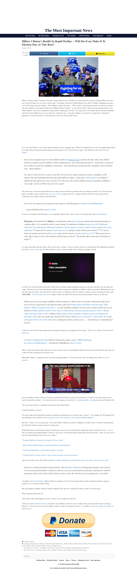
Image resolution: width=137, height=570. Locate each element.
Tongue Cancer (56, 546)
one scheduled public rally (83, 400)
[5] (100, 230)
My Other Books (43, 35)
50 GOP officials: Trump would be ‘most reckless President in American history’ (50, 455)
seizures (80, 227)
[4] (98, 230)
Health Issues (59, 544)
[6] (30, 239)
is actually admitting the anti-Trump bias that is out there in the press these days (81, 460)
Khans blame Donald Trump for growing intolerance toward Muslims (46, 445)
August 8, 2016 (50, 209)
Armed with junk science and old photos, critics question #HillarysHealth (68, 417)
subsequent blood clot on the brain (38, 319)
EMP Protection (84, 35)
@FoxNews (28, 339)
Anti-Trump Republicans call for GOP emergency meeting (42, 450)
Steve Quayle (71, 35)
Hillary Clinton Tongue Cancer (92, 544)
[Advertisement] (68, 15)
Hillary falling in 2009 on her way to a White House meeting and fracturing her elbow (67, 310)
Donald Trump (50, 544)
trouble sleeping (90, 227)
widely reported (91, 177)
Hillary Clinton (78, 544)
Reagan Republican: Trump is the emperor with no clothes (43, 440)
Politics (32, 541)
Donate (109, 35)
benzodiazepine (78, 221)
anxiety (88, 224)
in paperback (94, 506)
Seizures (49, 546)
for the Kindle (106, 506)
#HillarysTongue (85, 339)
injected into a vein (85, 233)
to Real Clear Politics (36, 481)
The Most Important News (68, 30)
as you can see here (54, 194)
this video (35, 249)
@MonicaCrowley (41, 339)
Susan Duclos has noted (43, 294)
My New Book (30, 35)
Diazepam (42, 544)
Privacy (73, 560)
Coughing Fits (34, 544)
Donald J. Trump (72, 467)
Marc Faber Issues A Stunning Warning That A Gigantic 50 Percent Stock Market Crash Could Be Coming (55, 550)
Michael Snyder (40, 503)
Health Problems (69, 544)
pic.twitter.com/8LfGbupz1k (35, 342)
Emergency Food (58, 35)
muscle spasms (70, 227)
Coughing (27, 544)
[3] (33, 230)
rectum (54, 233)
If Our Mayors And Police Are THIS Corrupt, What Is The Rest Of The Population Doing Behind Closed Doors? (56, 548)
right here (25, 333)
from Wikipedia (100, 214)
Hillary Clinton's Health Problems (36, 546)
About (68, 560)
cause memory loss (60, 230)
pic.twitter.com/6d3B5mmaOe (91, 203)
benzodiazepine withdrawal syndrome (48, 227)
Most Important (98, 35)
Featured (26, 541)
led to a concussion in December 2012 (92, 316)
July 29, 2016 (75, 342)
